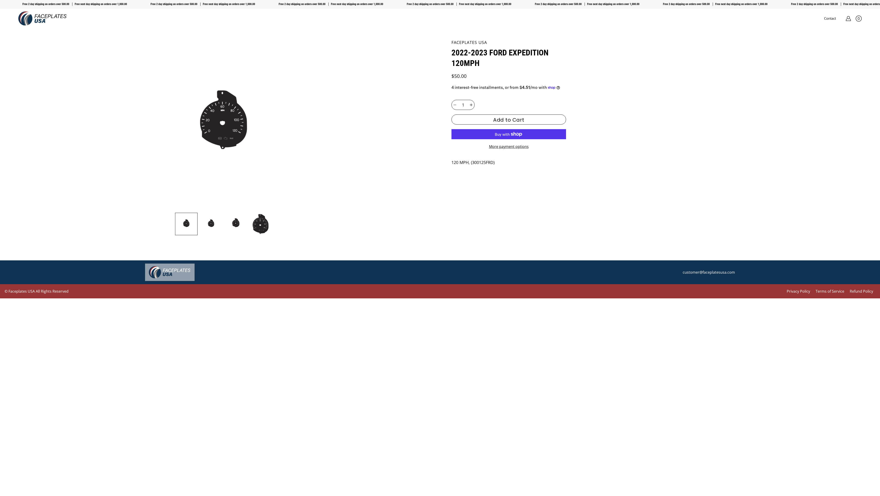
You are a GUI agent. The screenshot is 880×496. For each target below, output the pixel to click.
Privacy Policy (798, 291)
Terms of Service (830, 291)
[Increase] (471, 105)
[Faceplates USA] (42, 18)
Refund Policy (861, 291)
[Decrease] (454, 105)
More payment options (509, 146)
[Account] (848, 18)
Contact (830, 18)
